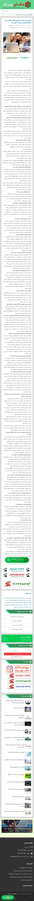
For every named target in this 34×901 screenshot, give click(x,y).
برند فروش (16, 607)
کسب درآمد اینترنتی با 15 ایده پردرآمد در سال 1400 (20, 874)
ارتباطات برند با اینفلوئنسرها (26, 868)
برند (25, 598)
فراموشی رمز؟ (15, 656)
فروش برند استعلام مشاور (12, 602)
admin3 (10, 25)
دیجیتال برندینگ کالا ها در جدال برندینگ (23, 871)
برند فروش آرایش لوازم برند (17, 605)
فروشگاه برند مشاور (12, 894)
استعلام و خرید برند (17, 621)
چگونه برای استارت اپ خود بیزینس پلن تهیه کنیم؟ (21, 877)
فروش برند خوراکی (26, 600)
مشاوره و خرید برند (17, 625)
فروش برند (28, 598)
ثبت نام (21, 656)
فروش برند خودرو (23, 607)
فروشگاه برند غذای (23, 602)
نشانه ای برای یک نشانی (26, 880)
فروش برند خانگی (18, 600)
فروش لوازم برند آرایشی (17, 598)
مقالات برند (11, 28)
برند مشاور (26, 605)
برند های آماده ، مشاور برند (17, 617)
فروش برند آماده (8, 598)
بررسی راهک (25, 15)
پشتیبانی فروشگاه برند (17, 629)
